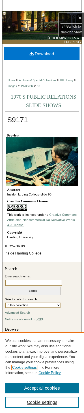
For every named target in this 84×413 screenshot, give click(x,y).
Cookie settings (24, 367)
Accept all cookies (42, 388)
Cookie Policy (50, 373)
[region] (42, 372)
